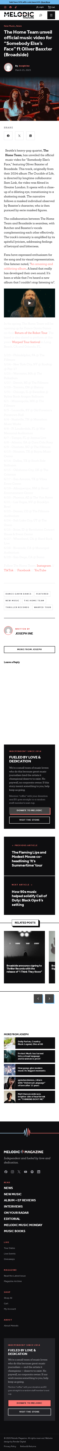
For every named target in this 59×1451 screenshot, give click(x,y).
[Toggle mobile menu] (51, 15)
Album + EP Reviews (20, 1200)
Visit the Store (29, 820)
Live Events (10, 1254)
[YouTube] (26, 1172)
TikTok (8, 570)
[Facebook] (10, 7)
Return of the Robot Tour (31, 333)
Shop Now (45, 2)
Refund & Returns (28, 1446)
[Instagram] (5, 7)
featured (42, 594)
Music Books (14, 1231)
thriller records (18, 607)
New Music (9, 26)
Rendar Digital (19, 1442)
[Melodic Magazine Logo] (19, 15)
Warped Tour (42, 607)
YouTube (40, 570)
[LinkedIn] (39, 1172)
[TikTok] (15, 7)
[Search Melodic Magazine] (41, 15)
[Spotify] (32, 1172)
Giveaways (9, 1259)
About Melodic (11, 1326)
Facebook (23, 570)
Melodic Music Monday (23, 1225)
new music (12, 601)
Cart (6, 1303)
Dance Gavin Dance (19, 594)
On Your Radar (16, 1213)
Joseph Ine (24, 66)
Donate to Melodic (29, 810)
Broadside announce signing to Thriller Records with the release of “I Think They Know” (24, 968)
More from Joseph (29, 649)
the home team (34, 601)
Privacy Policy (10, 1446)
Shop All (8, 1298)
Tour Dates (9, 1248)
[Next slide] (49, 998)
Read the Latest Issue (15, 1276)
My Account (10, 1309)
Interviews (13, 1207)
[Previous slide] (38, 998)
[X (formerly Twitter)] (19, 1172)
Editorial (12, 1219)
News (19, 26)
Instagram (44, 565)
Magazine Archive (13, 1281)
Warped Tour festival (26, 342)
